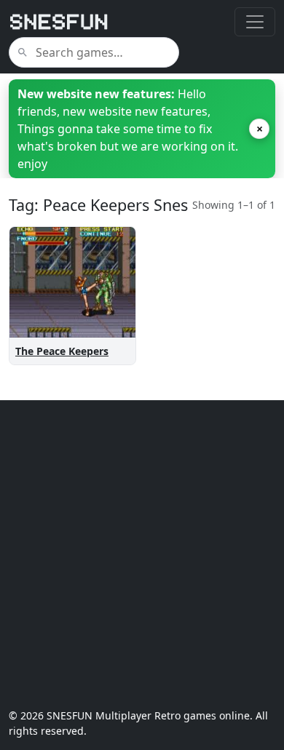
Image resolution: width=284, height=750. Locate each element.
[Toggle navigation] (254, 21)
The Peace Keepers (62, 351)
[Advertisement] (142, 554)
